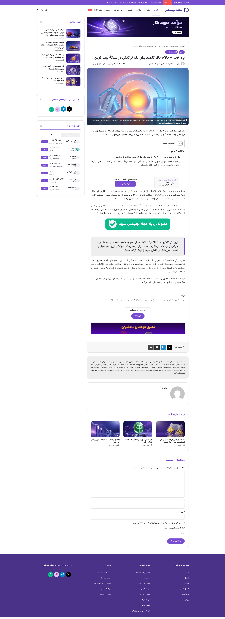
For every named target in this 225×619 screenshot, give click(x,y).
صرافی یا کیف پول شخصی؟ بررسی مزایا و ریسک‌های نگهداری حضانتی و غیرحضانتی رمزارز (52, 32)
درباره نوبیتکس (106, 589)
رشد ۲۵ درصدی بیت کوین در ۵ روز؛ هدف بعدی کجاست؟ (53, 56)
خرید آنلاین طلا (106, 578)
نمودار (44, 142)
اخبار (176, 46)
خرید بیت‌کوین (125, 184)
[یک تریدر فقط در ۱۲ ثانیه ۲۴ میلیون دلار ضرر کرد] (105, 429)
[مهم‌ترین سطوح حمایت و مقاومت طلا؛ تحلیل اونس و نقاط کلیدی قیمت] (73, 46)
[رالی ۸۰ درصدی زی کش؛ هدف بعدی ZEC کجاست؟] (73, 70)
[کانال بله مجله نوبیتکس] (138, 226)
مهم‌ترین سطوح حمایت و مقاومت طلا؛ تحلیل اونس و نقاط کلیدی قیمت (52, 45)
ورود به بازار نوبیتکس (104, 572)
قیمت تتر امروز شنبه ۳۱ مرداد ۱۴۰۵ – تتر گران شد (138, 441)
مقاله (139, 10)
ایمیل (182, 512)
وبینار (187, 600)
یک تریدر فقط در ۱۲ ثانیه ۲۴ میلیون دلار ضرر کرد (145, 2)
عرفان (178, 64)
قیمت (130, 10)
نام (183, 500)
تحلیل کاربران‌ (184, 589)
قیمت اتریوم (145, 589)
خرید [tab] (50, 135)
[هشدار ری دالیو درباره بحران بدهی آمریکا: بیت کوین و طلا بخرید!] (170, 429)
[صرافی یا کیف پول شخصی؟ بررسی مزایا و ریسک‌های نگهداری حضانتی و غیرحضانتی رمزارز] (73, 33)
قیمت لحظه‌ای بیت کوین (167, 180)
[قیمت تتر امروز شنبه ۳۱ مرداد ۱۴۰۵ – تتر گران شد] (137, 429)
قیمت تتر (146, 578)
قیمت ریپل (146, 605)
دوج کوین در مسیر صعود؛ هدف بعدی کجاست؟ (52, 79)
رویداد (108, 10)
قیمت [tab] (70, 135)
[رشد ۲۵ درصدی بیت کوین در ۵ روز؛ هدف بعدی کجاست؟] (73, 58)
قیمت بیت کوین (144, 583)
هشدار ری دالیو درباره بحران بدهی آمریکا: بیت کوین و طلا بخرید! (172, 441)
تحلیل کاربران (95, 10)
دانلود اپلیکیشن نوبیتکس (102, 583)
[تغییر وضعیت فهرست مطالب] (179, 143)
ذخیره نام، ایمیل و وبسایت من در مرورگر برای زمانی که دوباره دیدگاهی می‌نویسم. (156, 523)
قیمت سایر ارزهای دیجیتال (141, 611)
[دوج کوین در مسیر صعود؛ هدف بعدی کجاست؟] (73, 81)
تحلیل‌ (187, 578)
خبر (157, 10)
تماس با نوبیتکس (105, 594)
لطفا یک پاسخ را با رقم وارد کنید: (174, 528)
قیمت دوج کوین (144, 594)
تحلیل (148, 10)
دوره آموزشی (118, 10)
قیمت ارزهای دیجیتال (143, 572)
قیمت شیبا (146, 600)
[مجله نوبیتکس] (177, 10)
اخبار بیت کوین (172, 52)
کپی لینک (137, 316)
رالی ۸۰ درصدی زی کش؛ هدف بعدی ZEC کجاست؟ (53, 68)
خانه (181, 46)
